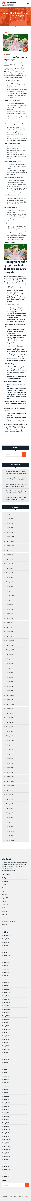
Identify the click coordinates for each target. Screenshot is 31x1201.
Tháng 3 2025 (9, 577)
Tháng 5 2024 (9, 618)
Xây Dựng (4, 924)
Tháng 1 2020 (9, 826)
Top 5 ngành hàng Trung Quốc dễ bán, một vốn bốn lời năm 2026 (15, 479)
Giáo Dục (4, 894)
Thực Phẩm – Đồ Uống (8, 921)
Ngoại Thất (5, 898)
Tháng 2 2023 (9, 686)
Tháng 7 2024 (9, 609)
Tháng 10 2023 (10, 650)
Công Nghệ (5, 881)
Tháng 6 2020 (9, 804)
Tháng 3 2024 (9, 627)
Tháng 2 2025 (9, 582)
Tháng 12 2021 (10, 740)
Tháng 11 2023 (10, 645)
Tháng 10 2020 (10, 786)
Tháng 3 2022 (9, 727)
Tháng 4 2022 (9, 722)
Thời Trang (5, 918)
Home (12, 18)
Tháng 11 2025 (10, 541)
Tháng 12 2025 (10, 536)
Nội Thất (4, 901)
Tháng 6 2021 (9, 758)
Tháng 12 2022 (10, 695)
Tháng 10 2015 (10, 840)
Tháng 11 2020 (10, 781)
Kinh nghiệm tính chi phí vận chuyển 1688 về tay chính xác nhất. (16, 492)
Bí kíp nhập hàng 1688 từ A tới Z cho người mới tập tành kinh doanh (16, 485)
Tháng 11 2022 (10, 699)
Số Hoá (4, 908)
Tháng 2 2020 (9, 822)
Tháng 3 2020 (9, 817)
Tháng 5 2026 (9, 518)
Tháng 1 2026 (9, 532)
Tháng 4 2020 (9, 813)
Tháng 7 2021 (9, 754)
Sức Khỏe (4, 911)
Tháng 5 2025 (9, 568)
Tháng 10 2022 (10, 704)
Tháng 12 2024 (10, 591)
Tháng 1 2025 (9, 586)
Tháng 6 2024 (9, 613)
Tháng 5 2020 (9, 808)
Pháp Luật (5, 904)
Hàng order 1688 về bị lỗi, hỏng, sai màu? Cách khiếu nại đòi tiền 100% (16, 472)
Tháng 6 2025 (9, 564)
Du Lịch (4, 888)
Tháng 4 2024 (10, 622)
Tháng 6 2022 (9, 713)
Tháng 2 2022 (9, 731)
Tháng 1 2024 (9, 636)
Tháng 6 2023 (9, 668)
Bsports (6, 65)
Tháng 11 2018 (10, 831)
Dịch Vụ (4, 884)
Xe (2, 928)
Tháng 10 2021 (10, 749)
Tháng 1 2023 (9, 690)
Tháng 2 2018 (9, 835)
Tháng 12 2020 (10, 776)
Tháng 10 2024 (10, 600)
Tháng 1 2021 (9, 772)
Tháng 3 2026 (9, 523)
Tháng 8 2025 (9, 555)
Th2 (25, 49)
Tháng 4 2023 (9, 677)
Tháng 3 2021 (9, 763)
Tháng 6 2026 (9, 514)
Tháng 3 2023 (9, 681)
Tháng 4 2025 (9, 573)
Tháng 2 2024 (9, 632)
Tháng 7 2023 (9, 663)
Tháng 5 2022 (9, 718)
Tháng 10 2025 (10, 545)
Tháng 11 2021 (10, 745)
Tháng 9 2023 (9, 654)
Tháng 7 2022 (9, 708)
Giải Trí (17, 18)
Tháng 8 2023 (9, 659)
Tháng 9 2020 (9, 790)
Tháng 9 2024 (9, 604)
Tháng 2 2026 (9, 527)
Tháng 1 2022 (9, 736)
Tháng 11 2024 (10, 595)
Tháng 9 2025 (9, 550)
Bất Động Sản (6, 878)
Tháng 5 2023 (9, 672)
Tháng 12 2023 (10, 641)
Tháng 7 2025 (9, 559)
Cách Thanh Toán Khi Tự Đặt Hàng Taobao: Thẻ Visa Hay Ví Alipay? (16, 498)
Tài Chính (5, 914)
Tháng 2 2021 (9, 767)
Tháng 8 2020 (9, 795)
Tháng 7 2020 (9, 799)
